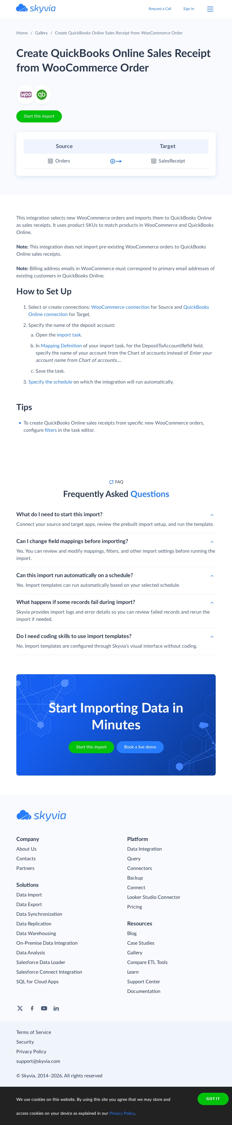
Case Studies (140, 943)
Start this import (39, 116)
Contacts (26, 858)
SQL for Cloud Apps (37, 981)
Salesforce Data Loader (40, 962)
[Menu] (210, 9)
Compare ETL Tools (147, 962)
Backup (135, 878)
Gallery (41, 33)
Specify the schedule (50, 382)
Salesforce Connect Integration (49, 972)
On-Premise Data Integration (47, 943)
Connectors (139, 868)
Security (25, 1042)
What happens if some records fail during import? (75, 602)
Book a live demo (140, 747)
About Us (26, 849)
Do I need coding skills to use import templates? (73, 636)
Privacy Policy (31, 1051)
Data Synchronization (39, 914)
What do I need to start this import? (59, 514)
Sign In (188, 9)
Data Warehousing (36, 933)
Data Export (29, 904)
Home (22, 33)
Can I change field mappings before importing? (72, 541)
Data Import (29, 895)
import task (69, 335)
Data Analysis (30, 952)
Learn (133, 972)
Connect (136, 887)
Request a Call (160, 9)
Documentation (143, 991)
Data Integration (144, 849)
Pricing (134, 907)
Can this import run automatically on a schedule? (74, 575)
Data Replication (33, 923)
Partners (25, 868)
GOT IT (213, 1099)
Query (133, 858)
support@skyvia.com (38, 1061)
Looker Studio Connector (153, 897)
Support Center (143, 981)
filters (51, 430)
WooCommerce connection (120, 307)
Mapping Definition (61, 345)
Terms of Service (33, 1032)
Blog (132, 933)
